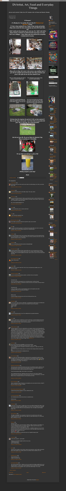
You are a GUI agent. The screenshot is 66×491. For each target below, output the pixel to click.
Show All (56, 181)
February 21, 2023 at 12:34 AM (16, 270)
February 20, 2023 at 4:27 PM (16, 245)
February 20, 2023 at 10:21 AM (16, 216)
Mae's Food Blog (53, 159)
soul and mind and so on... (53, 125)
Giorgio (12, 266)
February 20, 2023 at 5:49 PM (16, 255)
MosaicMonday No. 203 (55, 127)
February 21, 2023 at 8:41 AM (16, 362)
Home (28, 472)
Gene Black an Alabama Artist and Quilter (53, 139)
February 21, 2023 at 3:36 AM (16, 276)
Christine (12, 242)
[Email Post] (18, 177)
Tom (11, 213)
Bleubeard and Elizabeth (15, 365)
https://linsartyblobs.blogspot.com (17, 389)
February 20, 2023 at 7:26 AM (16, 186)
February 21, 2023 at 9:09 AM (16, 385)
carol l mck (13, 437)
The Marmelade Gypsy (52, 193)
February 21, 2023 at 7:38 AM (16, 323)
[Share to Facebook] (22, 177)
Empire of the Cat (14, 326)
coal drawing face (55, 247)
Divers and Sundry (14, 381)
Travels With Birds (53, 132)
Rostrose (12, 422)
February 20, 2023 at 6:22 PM (16, 262)
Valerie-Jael (13, 190)
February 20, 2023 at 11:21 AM (16, 230)
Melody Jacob (52, 173)
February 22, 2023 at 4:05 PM (16, 459)
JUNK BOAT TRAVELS (52, 231)
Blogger (37, 479)
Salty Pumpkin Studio (14, 258)
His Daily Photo (52, 115)
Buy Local (55, 232)
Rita (11, 226)
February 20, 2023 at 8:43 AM (16, 193)
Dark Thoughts (52, 224)
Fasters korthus (52, 245)
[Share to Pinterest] (23, 177)
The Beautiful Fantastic (52, 200)
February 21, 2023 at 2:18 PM (16, 400)
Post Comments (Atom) (18, 474)
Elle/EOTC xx (31, 338)
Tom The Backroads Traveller (53, 185)
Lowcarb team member (15, 395)
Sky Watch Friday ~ (53, 156)
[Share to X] (21, 177)
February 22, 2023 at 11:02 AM (16, 444)
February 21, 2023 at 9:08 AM (16, 378)
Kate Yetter (13, 301)
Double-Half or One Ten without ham (53, 253)
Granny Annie (13, 182)
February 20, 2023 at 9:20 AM (16, 210)
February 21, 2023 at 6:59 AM (16, 297)
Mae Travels (13, 196)
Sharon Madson (14, 413)
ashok (12, 207)
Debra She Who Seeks (15, 220)
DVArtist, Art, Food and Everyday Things (33, 6)
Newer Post (11, 472)
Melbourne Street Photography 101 (53, 147)
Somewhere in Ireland (52, 207)
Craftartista (52, 214)
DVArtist (51, 20)
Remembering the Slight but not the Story (55, 241)
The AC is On (52, 238)
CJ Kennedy (13, 404)
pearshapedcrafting (14, 462)
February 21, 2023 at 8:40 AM (16, 352)
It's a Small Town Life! (53, 166)
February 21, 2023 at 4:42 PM (16, 410)
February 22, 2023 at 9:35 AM (16, 433)
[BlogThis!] (20, 177)
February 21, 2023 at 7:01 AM (16, 308)
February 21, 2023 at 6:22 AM (16, 291)
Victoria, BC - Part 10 (55, 134)
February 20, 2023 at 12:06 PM (16, 239)
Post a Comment (13, 470)
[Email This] (19, 177)
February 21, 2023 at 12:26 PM (16, 392)
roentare (12, 234)
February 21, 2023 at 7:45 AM (16, 339)
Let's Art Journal (14, 355)
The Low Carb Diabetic (52, 107)
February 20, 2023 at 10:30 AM (16, 223)
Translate (52, 79)
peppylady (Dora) (14, 455)
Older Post (44, 472)
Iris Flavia (12, 343)
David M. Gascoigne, (14, 273)
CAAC (12, 318)
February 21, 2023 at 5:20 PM (16, 418)
